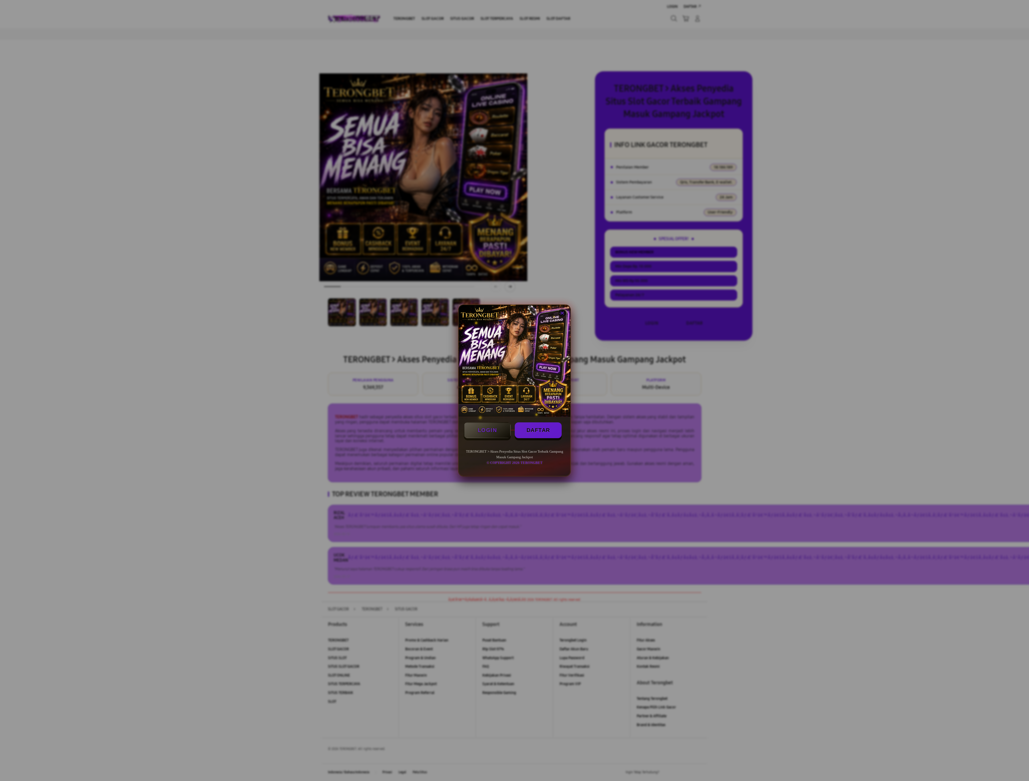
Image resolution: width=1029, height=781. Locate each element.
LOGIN (487, 430)
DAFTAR (538, 430)
